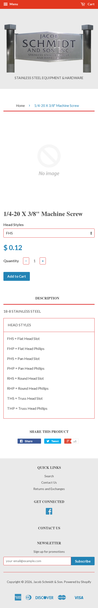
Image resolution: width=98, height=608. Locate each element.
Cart (91, 4)
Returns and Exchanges (49, 489)
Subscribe (83, 561)
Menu (13, 4)
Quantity (11, 261)
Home (20, 105)
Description (47, 298)
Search (49, 476)
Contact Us (49, 482)
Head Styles (13, 224)
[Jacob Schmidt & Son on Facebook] (49, 513)
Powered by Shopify (77, 582)
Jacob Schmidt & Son (47, 582)
